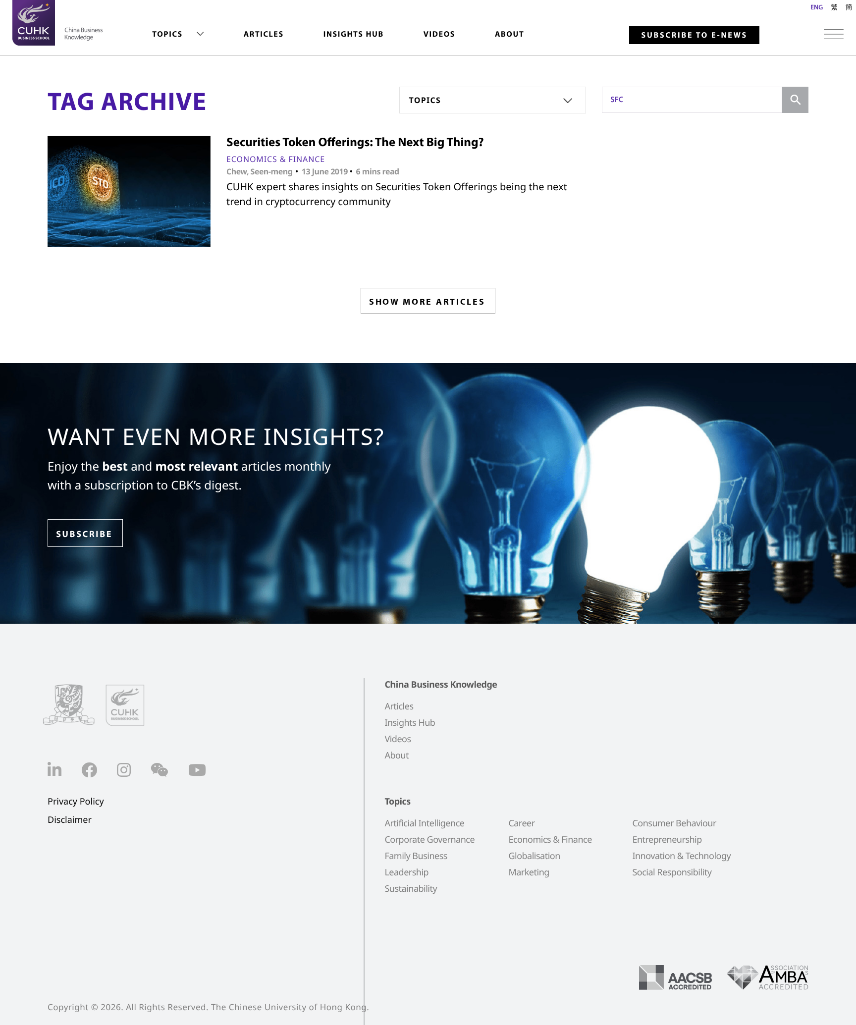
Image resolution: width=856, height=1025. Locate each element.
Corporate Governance (429, 840)
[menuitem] (177, 34)
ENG (816, 6)
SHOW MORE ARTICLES (427, 301)
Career (521, 823)
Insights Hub (353, 34)
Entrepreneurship (666, 840)
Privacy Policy (76, 802)
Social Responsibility (671, 872)
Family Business (415, 856)
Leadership (406, 872)
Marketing (528, 872)
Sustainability (410, 889)
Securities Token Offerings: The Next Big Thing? (355, 142)
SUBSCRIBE (84, 533)
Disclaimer (70, 820)
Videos (439, 34)
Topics (167, 34)
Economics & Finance (275, 159)
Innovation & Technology (681, 856)
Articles (264, 34)
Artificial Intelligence (424, 823)
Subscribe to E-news (694, 35)
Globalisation (534, 856)
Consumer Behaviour (674, 823)
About (509, 34)
